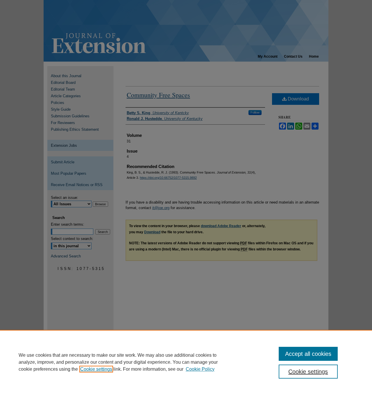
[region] (186, 362)
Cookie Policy (200, 369)
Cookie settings (96, 369)
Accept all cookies (308, 354)
